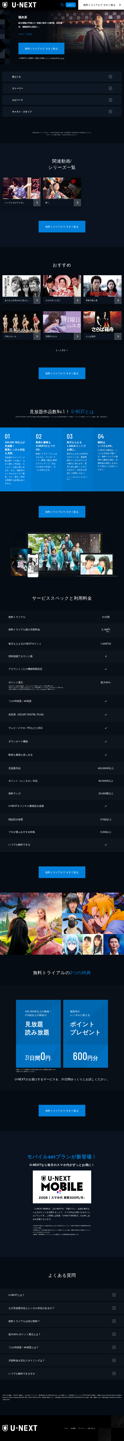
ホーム (66, 1428)
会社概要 (73, 1428)
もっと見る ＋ (62, 350)
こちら (61, 58)
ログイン (70, 5)
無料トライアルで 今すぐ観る (99, 5)
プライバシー (81, 1428)
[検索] (62, 4)
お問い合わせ (91, 1428)
